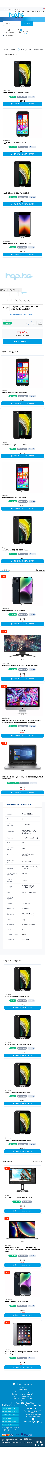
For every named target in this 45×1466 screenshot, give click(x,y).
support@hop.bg (15, 9)
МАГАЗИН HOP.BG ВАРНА (8, 1415)
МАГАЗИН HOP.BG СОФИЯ (9, 1408)
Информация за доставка (22, 1398)
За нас (22, 1387)
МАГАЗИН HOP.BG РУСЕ (8, 1418)
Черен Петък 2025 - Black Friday (22, 1403)
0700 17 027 (5, 9)
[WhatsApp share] (24, 300)
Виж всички (40, 570)
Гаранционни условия (22, 1396)
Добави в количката (24, 104)
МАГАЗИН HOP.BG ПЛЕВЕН (9, 1421)
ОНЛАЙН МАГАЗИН (7, 1425)
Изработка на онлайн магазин (13, 1442)
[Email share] (16, 300)
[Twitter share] (28, 300)
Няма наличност (22, 342)
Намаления (5, 570)
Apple (24, 934)
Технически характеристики (19, 804)
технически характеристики (21, 315)
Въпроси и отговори (22, 1392)
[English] (44, 8)
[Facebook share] (8, 300)
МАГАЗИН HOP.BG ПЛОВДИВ (9, 1411)
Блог (22, 1400)
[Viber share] (12, 300)
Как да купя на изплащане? (22, 1394)
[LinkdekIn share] (20, 300)
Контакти (23, 1390)
